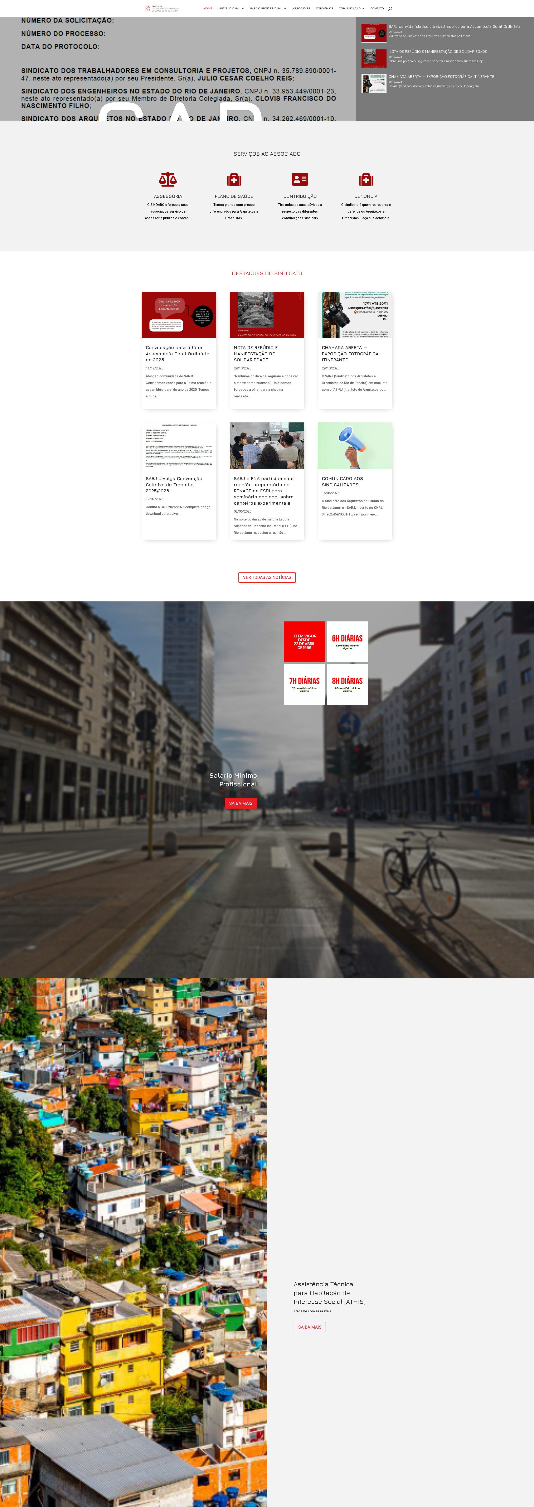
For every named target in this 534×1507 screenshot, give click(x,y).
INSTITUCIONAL (229, 8)
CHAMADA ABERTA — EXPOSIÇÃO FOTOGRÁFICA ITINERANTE (350, 353)
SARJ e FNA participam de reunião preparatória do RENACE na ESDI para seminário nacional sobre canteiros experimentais (264, 491)
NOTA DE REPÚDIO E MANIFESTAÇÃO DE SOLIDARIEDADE (256, 353)
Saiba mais (240, 803)
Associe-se (301, 8)
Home (207, 8)
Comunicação (350, 8)
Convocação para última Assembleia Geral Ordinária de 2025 (177, 353)
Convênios (324, 8)
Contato (377, 8)
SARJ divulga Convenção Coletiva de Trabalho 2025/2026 (174, 484)
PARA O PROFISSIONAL (266, 8)
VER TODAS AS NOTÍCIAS (267, 577)
